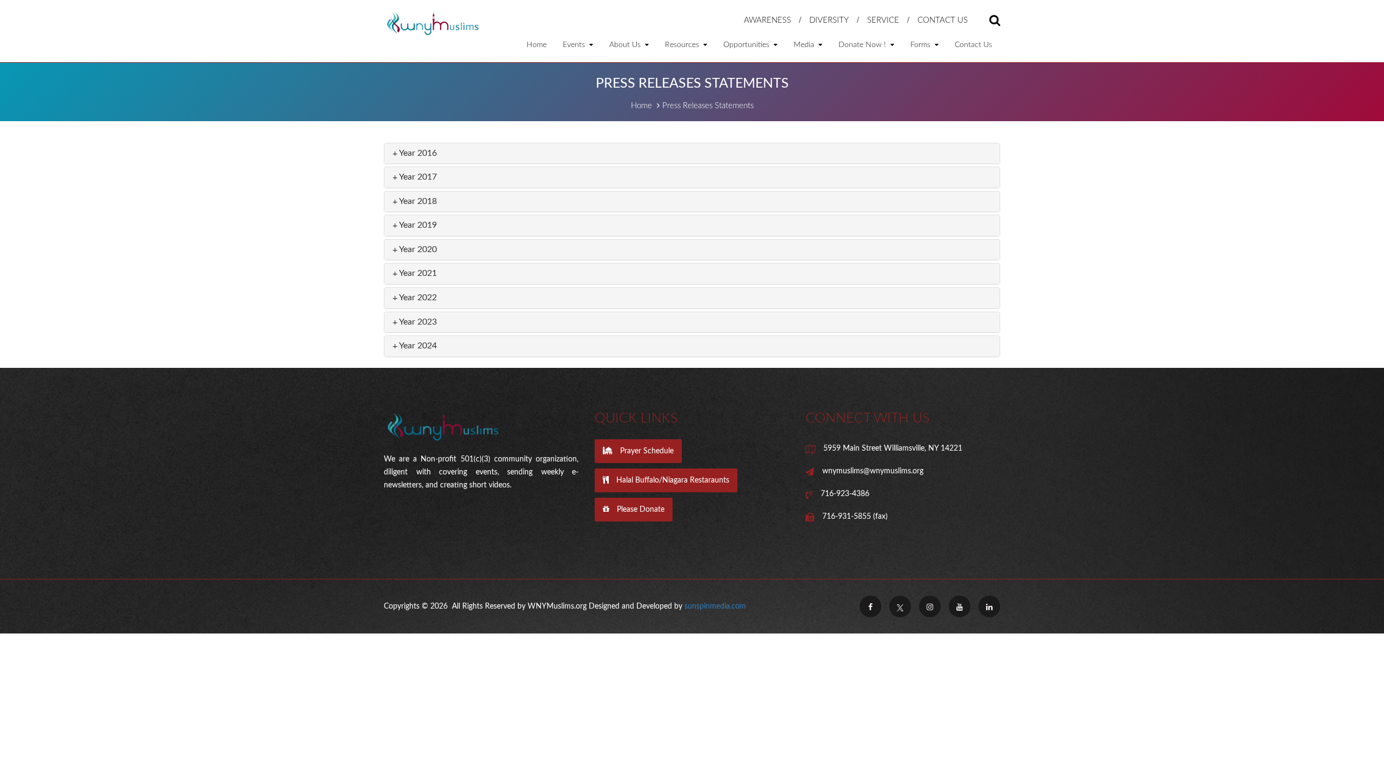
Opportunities (747, 45)
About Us (626, 45)
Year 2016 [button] (417, 153)
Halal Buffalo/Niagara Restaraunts (671, 480)
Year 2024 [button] (417, 345)
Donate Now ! (863, 45)
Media (805, 45)
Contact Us (942, 20)
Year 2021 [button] (417, 273)
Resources (683, 45)
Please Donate (639, 509)
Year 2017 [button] (417, 177)
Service (883, 20)
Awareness (767, 20)
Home (537, 45)
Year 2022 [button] (417, 297)
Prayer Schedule (646, 451)
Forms (921, 45)
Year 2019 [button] (417, 225)
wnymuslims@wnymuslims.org (872, 471)
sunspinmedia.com (715, 606)
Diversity (829, 20)
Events (575, 45)
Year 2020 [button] (417, 249)
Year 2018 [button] (417, 201)
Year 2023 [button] (417, 322)
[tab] (692, 153)
